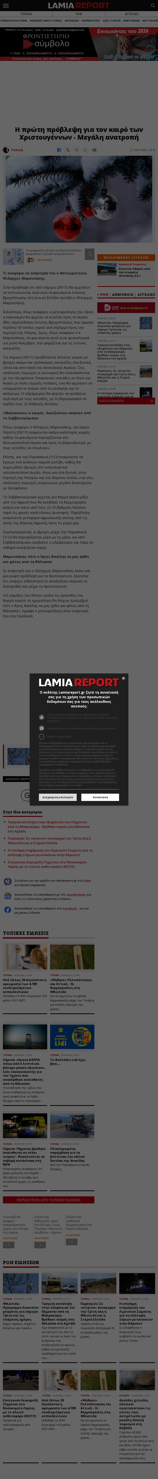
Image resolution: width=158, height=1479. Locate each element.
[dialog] (79, 739)
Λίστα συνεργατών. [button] (79, 764)
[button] (79, 736)
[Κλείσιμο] (123, 678)
